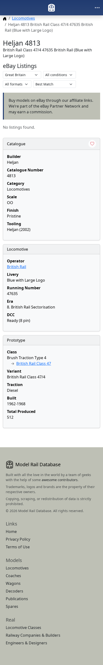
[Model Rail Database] (51, 7)
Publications (17, 598)
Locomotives (23, 18)
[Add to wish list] (92, 144)
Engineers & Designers (26, 643)
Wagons (13, 583)
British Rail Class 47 (33, 363)
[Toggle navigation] (97, 7)
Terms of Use (18, 547)
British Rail (16, 266)
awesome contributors (60, 480)
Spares (12, 606)
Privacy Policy (18, 539)
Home (11, 531)
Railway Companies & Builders (33, 635)
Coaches (13, 575)
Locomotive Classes (23, 627)
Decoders (14, 591)
